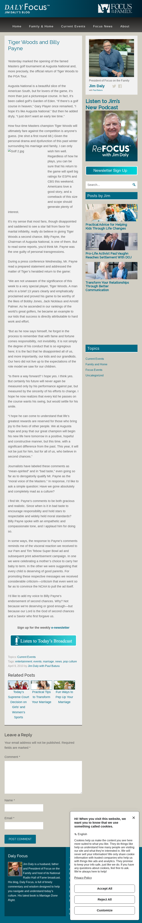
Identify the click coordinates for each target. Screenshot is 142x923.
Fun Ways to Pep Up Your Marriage (64, 697)
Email (9, 818)
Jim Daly (27, 9)
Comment (12, 757)
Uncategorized (95, 375)
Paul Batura (98, 90)
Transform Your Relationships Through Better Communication (107, 286)
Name (10, 800)
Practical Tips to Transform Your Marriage (41, 697)
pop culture (70, 661)
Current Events (26, 656)
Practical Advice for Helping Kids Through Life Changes (106, 226)
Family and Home (96, 364)
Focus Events (94, 369)
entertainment (23, 661)
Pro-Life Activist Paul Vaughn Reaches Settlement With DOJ (109, 255)
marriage (48, 661)
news (58, 661)
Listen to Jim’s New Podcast (103, 104)
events (37, 661)
